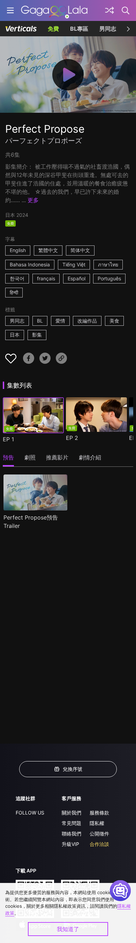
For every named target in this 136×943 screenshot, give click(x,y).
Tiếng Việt (73, 264)
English (18, 250)
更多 (33, 200)
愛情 (60, 321)
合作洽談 (99, 844)
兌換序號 (72, 769)
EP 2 (72, 437)
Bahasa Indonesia (30, 264)
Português (109, 278)
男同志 (107, 28)
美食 (114, 321)
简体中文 (80, 250)
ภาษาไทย (108, 264)
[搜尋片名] (126, 10)
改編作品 (87, 321)
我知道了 (68, 929)
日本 (15, 335)
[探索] (109, 10)
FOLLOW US (30, 813)
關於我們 (71, 813)
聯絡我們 (71, 834)
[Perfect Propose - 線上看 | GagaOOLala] (54, 10)
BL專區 (79, 28)
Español (76, 278)
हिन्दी (14, 292)
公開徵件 (99, 834)
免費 (53, 28)
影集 (37, 335)
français (46, 278)
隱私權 (97, 823)
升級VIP (70, 844)
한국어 (17, 278)
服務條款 (99, 813)
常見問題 (71, 823)
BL (40, 321)
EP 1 (8, 439)
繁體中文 (48, 250)
